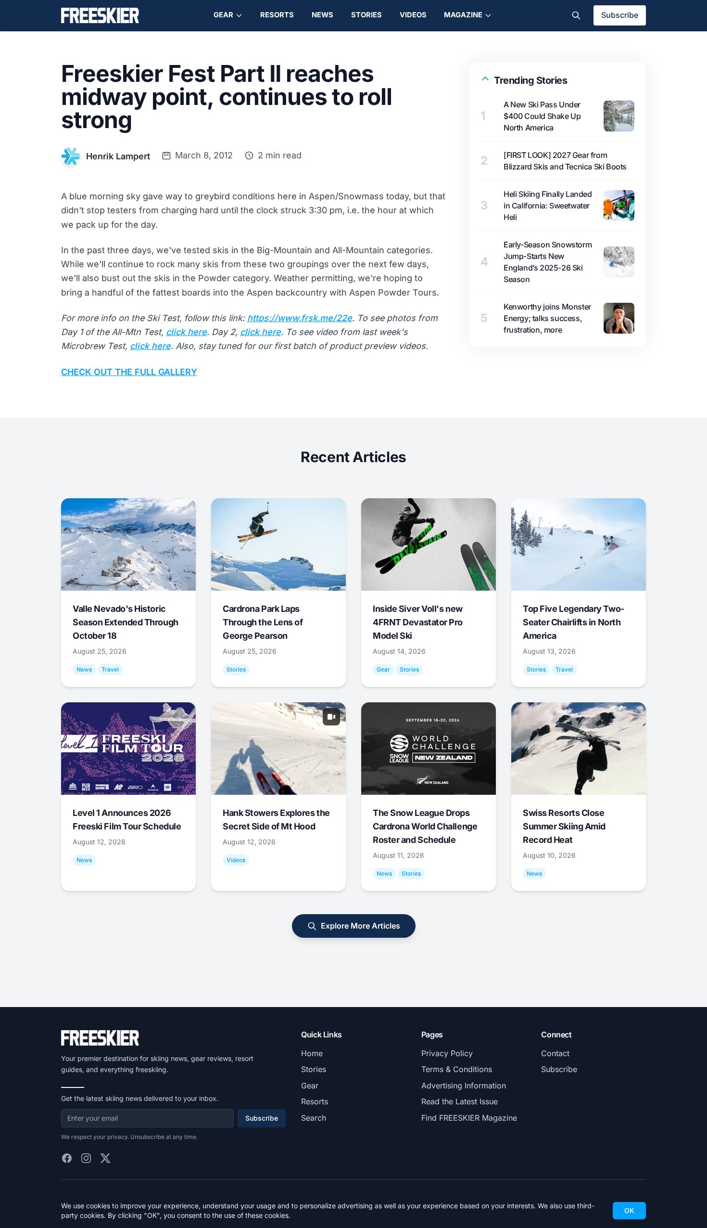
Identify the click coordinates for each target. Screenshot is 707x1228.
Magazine (463, 15)
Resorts (277, 15)
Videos (413, 15)
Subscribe (619, 15)
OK (629, 1210)
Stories (366, 15)
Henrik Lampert (118, 156)
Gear (223, 15)
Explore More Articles (360, 926)
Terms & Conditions (456, 1069)
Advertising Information (463, 1085)
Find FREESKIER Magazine (469, 1118)
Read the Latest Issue (459, 1101)
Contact (555, 1053)
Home (312, 1053)
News (322, 15)
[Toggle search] (576, 15)
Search (313, 1118)
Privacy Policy (447, 1053)
